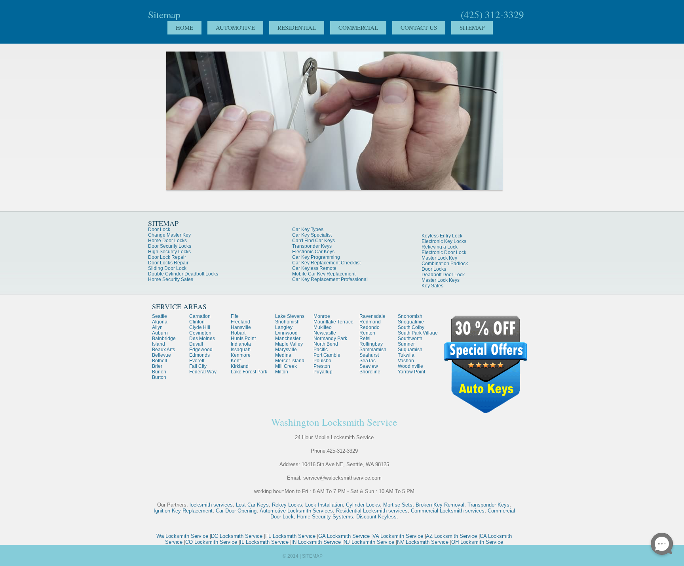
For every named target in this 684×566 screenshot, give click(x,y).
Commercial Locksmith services (447, 511)
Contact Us (419, 27)
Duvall (196, 344)
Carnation (200, 316)
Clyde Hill (199, 327)
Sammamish (372, 349)
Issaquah (241, 349)
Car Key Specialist (312, 235)
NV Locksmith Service (422, 542)
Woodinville (410, 366)
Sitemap (472, 27)
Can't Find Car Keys (313, 240)
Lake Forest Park (249, 372)
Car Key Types (307, 229)
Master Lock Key (439, 258)
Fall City (198, 366)
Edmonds (199, 355)
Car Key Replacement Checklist (326, 263)
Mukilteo (323, 327)
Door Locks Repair (168, 263)
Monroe (322, 316)
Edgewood (201, 349)
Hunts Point (243, 338)
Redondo (369, 327)
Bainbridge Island (164, 341)
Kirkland (240, 366)
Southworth (410, 338)
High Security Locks (169, 251)
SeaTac (367, 360)
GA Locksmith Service (344, 536)
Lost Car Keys (252, 505)
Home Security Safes (170, 279)
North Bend (326, 344)
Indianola (241, 344)
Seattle (159, 316)
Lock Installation (324, 505)
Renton (367, 333)
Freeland (240, 322)
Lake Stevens (289, 316)
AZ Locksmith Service (451, 536)
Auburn (160, 333)
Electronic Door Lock (444, 252)
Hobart (238, 333)
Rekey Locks (287, 505)
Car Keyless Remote (314, 268)
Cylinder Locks (363, 505)
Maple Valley (289, 344)
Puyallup (323, 372)
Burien (159, 372)
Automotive (235, 27)
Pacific (321, 349)
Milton (281, 372)
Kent (236, 360)
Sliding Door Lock (167, 268)
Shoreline (369, 372)
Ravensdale (372, 316)
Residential (296, 27)
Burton (159, 377)
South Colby (411, 327)
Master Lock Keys (441, 280)
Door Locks (434, 269)
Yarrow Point (411, 372)
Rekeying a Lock (440, 247)
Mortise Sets (397, 505)
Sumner (406, 344)
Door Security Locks (169, 246)
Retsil (365, 338)
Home (184, 27)
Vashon (406, 360)
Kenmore (241, 355)
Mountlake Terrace (333, 322)
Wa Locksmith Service (182, 536)
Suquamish (410, 349)
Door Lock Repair (167, 257)
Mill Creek (286, 366)
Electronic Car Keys (313, 251)
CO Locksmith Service (211, 542)
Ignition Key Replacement (183, 511)
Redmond (370, 322)
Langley (284, 327)
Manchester (287, 338)
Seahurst (369, 355)
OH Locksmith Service (477, 542)
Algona (159, 322)
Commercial (358, 27)
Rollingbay (371, 344)
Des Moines (202, 338)
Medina (283, 355)
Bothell (159, 360)
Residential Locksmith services (372, 511)
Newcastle (325, 333)
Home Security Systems (325, 517)
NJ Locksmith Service (369, 542)
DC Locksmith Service (236, 536)
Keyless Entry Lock (442, 236)
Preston (322, 366)
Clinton (197, 322)
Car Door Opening (236, 511)
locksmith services (211, 505)
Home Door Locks (167, 240)
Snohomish (287, 322)
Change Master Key (169, 235)
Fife (235, 316)
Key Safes (432, 286)
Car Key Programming (316, 257)
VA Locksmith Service (397, 536)
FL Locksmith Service (290, 536)
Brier (157, 366)
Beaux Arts (163, 349)
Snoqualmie (411, 322)
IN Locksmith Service (316, 542)
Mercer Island (289, 360)
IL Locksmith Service (264, 542)
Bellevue (161, 355)
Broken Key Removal (440, 505)
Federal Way (203, 372)
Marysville (286, 349)
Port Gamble (327, 355)
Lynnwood (286, 333)
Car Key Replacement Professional (330, 279)
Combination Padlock (445, 263)
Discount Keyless (376, 517)
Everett (196, 360)
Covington (200, 333)
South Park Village (418, 333)
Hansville (241, 327)
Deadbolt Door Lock (443, 274)
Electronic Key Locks (444, 241)
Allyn (157, 327)
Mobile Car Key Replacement (323, 274)
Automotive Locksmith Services (296, 511)
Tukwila (406, 355)
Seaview (368, 366)
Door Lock (159, 229)
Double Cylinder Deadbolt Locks (183, 274)
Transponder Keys (312, 246)
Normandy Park (330, 338)
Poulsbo (322, 360)
